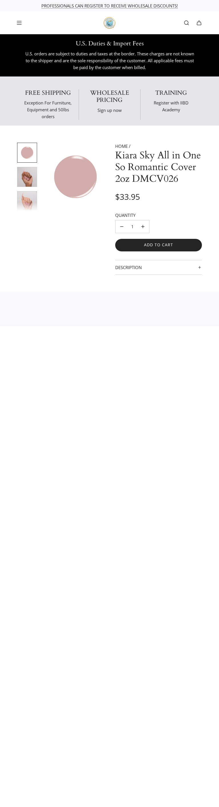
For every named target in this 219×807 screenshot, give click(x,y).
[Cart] (199, 23)
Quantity (125, 215)
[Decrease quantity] (121, 226)
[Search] (186, 23)
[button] (45, 176)
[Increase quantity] (143, 226)
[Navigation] (19, 23)
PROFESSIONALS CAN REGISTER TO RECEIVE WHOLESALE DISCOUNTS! (109, 6)
